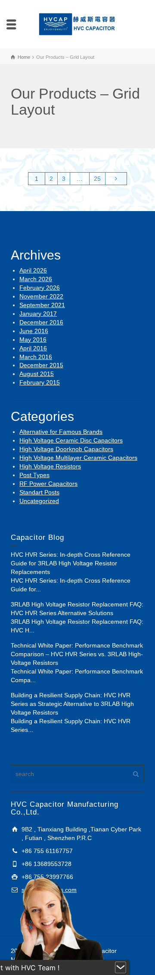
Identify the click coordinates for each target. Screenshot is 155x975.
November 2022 (41, 296)
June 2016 (33, 330)
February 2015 (39, 382)
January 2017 (38, 313)
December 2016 (41, 322)
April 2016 (33, 348)
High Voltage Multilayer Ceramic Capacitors (78, 457)
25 (97, 178)
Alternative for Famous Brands (60, 431)
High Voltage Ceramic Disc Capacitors (71, 440)
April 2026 (33, 270)
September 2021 (42, 304)
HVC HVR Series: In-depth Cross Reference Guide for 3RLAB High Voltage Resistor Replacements (70, 563)
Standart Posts (39, 492)
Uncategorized (39, 500)
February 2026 (39, 287)
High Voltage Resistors (50, 466)
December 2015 (41, 365)
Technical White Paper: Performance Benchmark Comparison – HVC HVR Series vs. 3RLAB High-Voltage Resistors (77, 654)
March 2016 (35, 356)
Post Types (34, 474)
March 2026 (35, 279)
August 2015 (36, 373)
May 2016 (32, 339)
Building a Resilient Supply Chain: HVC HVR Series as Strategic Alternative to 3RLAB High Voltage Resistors (72, 704)
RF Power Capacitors (48, 483)
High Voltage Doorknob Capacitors (66, 449)
